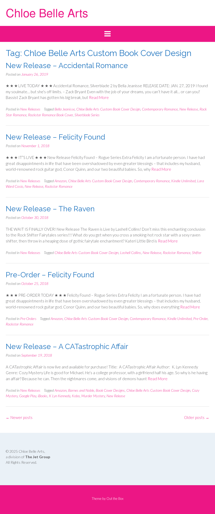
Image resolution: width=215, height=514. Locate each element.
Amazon (61, 181)
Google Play (27, 396)
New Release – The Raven (50, 209)
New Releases (30, 109)
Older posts (196, 417)
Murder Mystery (93, 396)
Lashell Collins (130, 252)
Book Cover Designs (110, 390)
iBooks (42, 396)
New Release (188, 109)
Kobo (76, 396)
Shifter (197, 252)
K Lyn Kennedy (59, 396)
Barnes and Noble (81, 390)
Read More (99, 97)
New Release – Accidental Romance (67, 65)
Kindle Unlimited (183, 181)
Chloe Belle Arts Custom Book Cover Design (108, 109)
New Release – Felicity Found (55, 137)
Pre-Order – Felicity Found (50, 274)
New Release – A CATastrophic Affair (67, 346)
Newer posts (19, 417)
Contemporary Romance (160, 109)
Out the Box (114, 498)
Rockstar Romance (58, 186)
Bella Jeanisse (65, 109)
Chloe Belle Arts (47, 12)
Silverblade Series (87, 115)
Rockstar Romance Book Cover (50, 115)
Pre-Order (200, 318)
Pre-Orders (28, 318)
